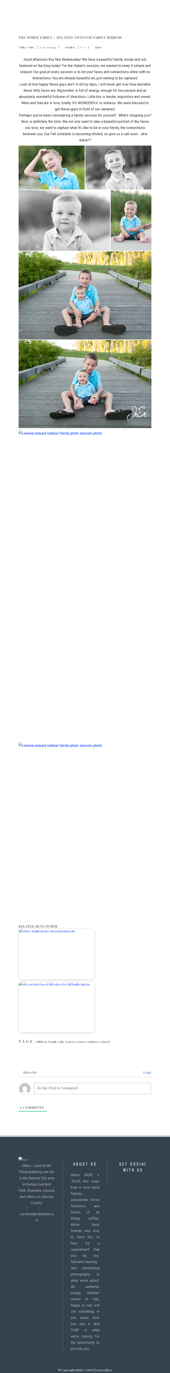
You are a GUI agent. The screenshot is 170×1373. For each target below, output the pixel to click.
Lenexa (81, 1041)
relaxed (105, 1041)
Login (147, 1072)
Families (70, 47)
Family (52, 1041)
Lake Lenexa (66, 1041)
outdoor (92, 1041)
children (41, 1041)
